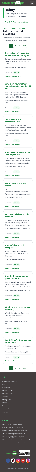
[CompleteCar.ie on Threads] (18, 460)
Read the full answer (13, 76)
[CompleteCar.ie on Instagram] (28, 460)
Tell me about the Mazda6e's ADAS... (13, 120)
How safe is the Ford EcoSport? (14, 246)
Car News (5, 396)
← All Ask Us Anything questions (15, 22)
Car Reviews (6, 387)
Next (24, 46)
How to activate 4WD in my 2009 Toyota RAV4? (17, 153)
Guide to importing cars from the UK (14, 434)
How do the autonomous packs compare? (16, 277)
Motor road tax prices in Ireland (12, 424)
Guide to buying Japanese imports (13, 437)
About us (4, 406)
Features (4, 403)
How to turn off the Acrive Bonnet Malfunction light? (17, 54)
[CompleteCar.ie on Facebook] (8, 460)
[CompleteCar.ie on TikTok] (13, 460)
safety (16, 72)
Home (4, 384)
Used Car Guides (7, 390)
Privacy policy (6, 409)
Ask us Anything (7, 393)
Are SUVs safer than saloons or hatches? (18, 341)
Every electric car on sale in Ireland (13, 443)
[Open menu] (32, 3)
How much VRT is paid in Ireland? (12, 427)
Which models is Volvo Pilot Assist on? (17, 215)
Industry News (6, 400)
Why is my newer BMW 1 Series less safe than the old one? (18, 86)
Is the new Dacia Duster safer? (16, 184)
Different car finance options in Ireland (14, 431)
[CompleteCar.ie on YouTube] (23, 460)
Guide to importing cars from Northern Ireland (17, 440)
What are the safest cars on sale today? (17, 308)
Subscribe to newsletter (9, 381)
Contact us (5, 412)
